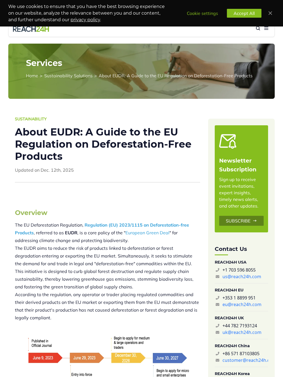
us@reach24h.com (241, 277)
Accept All (244, 13)
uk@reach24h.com (241, 332)
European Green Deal (147, 232)
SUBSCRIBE (238, 221)
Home (32, 75)
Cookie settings (202, 13)
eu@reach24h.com (241, 304)
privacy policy (85, 19)
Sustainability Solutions (68, 75)
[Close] (270, 13)
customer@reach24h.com (245, 360)
